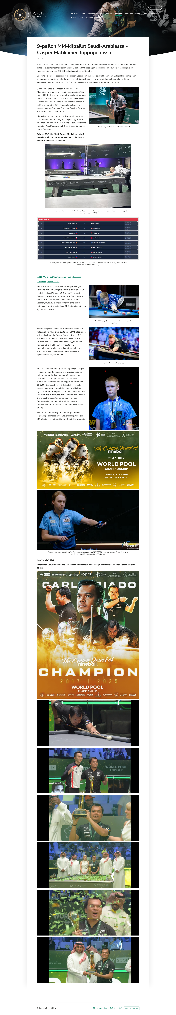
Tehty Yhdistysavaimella (131, 1008)
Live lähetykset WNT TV (48, 281)
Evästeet (114, 1008)
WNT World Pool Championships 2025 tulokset (59, 277)
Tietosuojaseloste (101, 1008)
